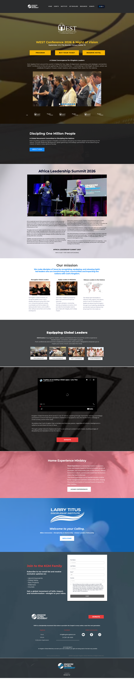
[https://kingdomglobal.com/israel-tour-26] (76, 352)
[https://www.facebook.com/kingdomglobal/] (91, 634)
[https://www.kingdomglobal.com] (33, 6)
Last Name (73, 566)
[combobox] (87, 580)
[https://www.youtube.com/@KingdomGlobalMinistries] (83, 634)
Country (72, 578)
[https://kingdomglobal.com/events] (38, 351)
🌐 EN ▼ (101, 6)
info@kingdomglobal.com (68, 634)
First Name (73, 560)
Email (72, 572)
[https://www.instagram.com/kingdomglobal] (99, 634)
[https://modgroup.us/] (67, 675)
